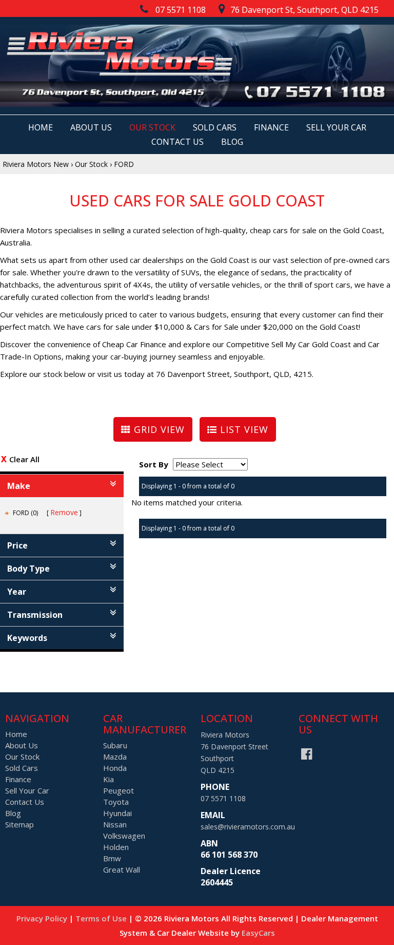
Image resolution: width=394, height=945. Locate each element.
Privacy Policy (42, 918)
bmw (112, 858)
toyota (116, 802)
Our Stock (152, 127)
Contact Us (177, 142)
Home (40, 127)
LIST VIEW (242, 429)
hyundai (117, 813)
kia (108, 779)
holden (116, 847)
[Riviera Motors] (197, 66)
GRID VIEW (158, 429)
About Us (91, 127)
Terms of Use (102, 918)
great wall (121, 869)
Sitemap (19, 824)
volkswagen (124, 835)
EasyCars (258, 933)
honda (115, 768)
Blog (232, 142)
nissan (115, 824)
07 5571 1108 (223, 798)
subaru (115, 745)
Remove (64, 512)
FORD (124, 164)
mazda (115, 756)
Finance (271, 127)
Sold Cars (215, 127)
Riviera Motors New (36, 164)
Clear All (24, 459)
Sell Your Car (336, 127)
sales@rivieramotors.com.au (248, 826)
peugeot (118, 790)
